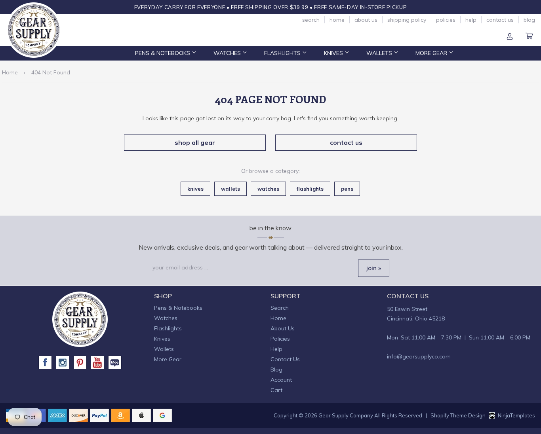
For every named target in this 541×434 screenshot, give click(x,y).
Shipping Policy (406, 19)
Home (337, 19)
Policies (445, 19)
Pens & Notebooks (163, 53)
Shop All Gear (195, 142)
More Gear (432, 53)
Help (470, 19)
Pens (347, 189)
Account (510, 37)
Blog (529, 19)
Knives (334, 53)
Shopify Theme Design (458, 415)
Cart (529, 37)
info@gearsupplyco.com (419, 356)
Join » (373, 268)
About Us (365, 19)
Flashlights (283, 53)
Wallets (380, 53)
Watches (227, 53)
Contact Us (500, 19)
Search (311, 19)
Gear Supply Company (345, 415)
